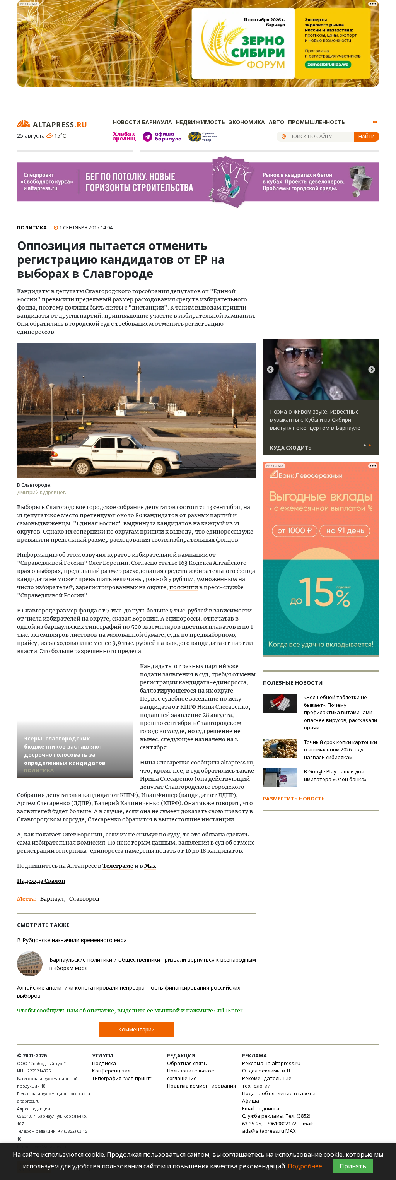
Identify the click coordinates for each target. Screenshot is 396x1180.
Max (150, 865)
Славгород (84, 898)
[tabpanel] (321, 400)
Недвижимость (200, 122)
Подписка (104, 1063)
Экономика (247, 122)
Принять (353, 1166)
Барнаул (52, 898)
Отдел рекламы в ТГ (266, 1070)
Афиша (250, 1100)
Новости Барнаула (142, 122)
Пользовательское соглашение (190, 1074)
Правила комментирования (201, 1085)
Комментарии (136, 1029)
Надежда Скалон (41, 880)
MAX (290, 1130)
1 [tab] (365, 446)
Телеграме (117, 865)
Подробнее (305, 1166)
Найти (366, 136)
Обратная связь (187, 1063)
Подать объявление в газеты (279, 1093)
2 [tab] (370, 446)
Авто (276, 122)
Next (372, 370)
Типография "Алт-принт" (122, 1078)
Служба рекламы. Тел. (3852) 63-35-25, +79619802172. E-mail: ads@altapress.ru (278, 1123)
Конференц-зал (111, 1070)
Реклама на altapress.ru (271, 1063)
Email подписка (260, 1108)
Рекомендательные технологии (267, 1082)
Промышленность (316, 122)
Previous (270, 370)
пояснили (183, 587)
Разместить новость (294, 798)
